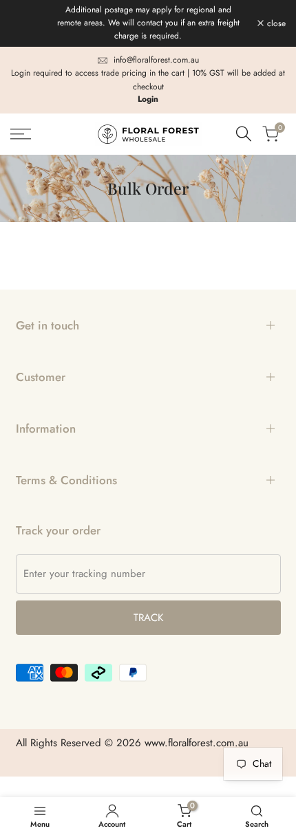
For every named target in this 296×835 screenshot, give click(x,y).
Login (148, 99)
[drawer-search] (243, 134)
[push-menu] (20, 134)
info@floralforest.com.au (156, 60)
